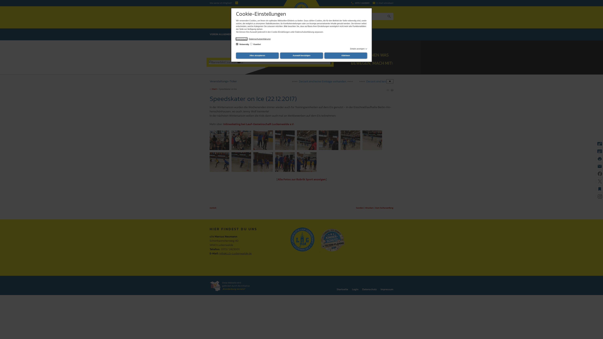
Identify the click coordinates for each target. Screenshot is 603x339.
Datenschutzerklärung (260, 39)
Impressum (241, 39)
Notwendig (244, 44)
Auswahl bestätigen (301, 55)
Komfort (257, 44)
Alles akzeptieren (257, 55)
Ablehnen (345, 55)
